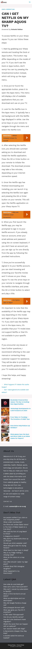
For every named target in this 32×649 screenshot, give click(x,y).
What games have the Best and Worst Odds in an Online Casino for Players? (20, 436)
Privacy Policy (11, 645)
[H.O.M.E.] (4, 2)
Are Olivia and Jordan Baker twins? (15, 524)
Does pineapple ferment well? (13, 607)
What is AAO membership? (12, 522)
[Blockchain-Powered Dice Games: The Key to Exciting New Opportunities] (5, 403)
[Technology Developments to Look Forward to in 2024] (5, 412)
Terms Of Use (20, 645)
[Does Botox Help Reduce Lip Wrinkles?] (5, 429)
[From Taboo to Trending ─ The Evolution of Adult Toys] (5, 420)
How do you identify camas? (13, 617)
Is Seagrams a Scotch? (11, 536)
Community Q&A (10, 9)
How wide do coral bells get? (13, 584)
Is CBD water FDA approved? (13, 614)
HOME (3, 9)
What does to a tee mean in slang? (15, 550)
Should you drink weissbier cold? (15, 543)
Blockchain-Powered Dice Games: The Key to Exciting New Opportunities (19, 402)
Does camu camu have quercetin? (15, 587)
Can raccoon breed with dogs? (14, 628)
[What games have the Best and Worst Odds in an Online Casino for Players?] (5, 437)
